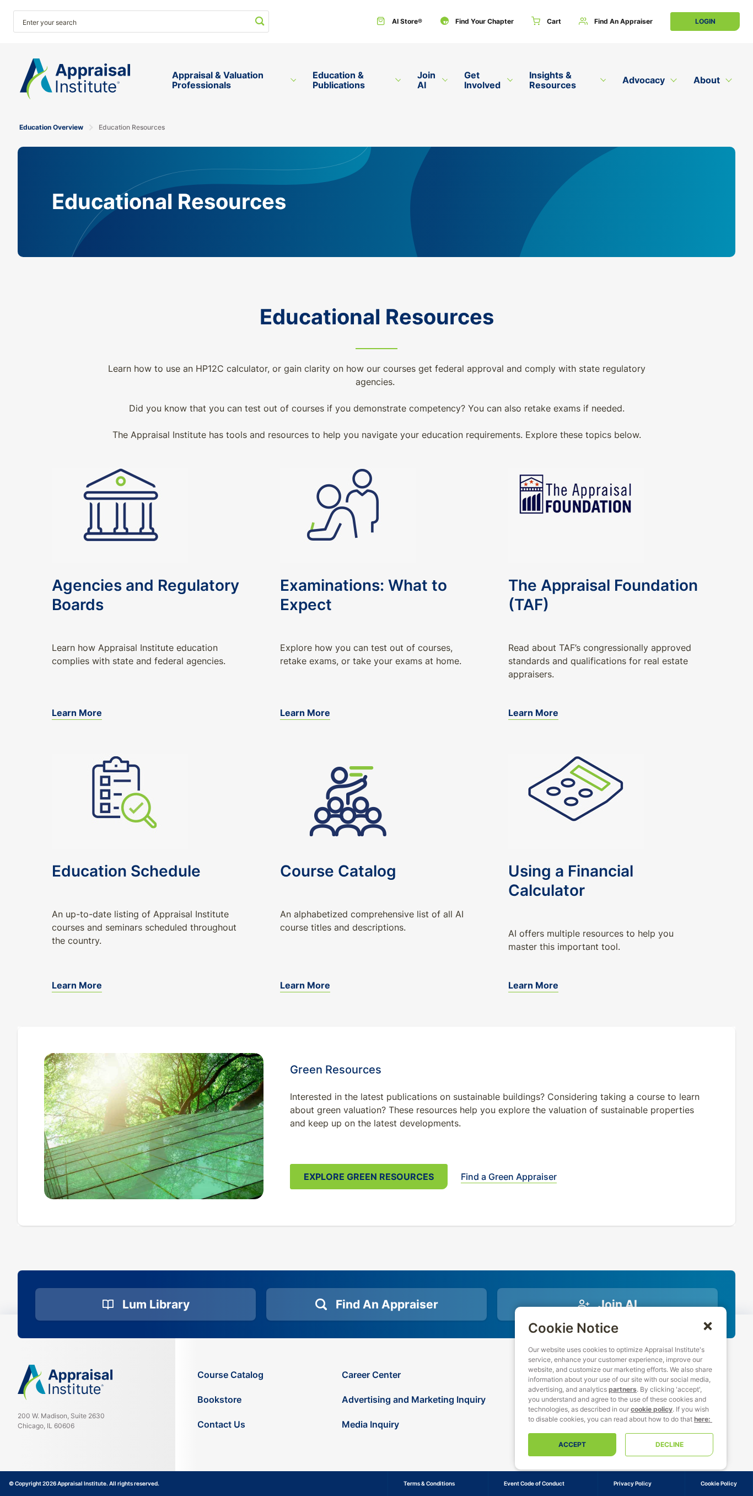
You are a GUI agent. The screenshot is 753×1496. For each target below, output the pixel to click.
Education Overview (51, 127)
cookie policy (652, 1409)
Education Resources (132, 127)
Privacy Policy (633, 1483)
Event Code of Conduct (534, 1483)
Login (705, 21)
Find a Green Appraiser (509, 1177)
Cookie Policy (719, 1483)
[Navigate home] (65, 1382)
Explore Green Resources (369, 1176)
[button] (707, 1325)
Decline (669, 1444)
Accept (572, 1444)
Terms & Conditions (429, 1483)
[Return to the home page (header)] (75, 79)
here (701, 1419)
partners (623, 1389)
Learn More (77, 712)
